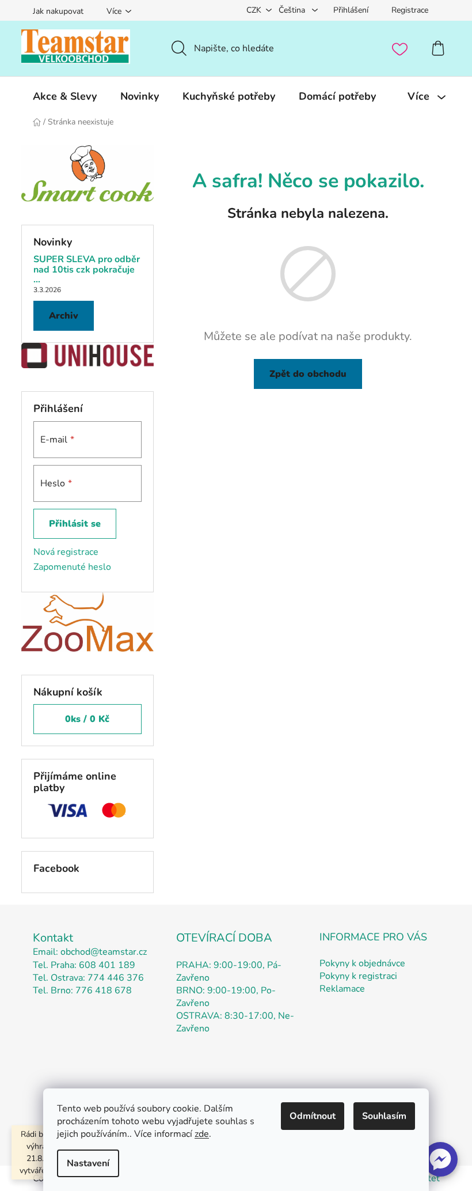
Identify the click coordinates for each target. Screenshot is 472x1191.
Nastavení (88, 1163)
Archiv (63, 315)
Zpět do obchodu (308, 374)
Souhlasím (384, 1116)
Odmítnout (313, 1116)
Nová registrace (65, 552)
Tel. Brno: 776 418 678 (82, 990)
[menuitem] (64, 96)
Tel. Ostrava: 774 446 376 (88, 977)
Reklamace (342, 988)
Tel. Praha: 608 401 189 (84, 965)
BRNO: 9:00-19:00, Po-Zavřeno (226, 996)
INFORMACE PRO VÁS (373, 937)
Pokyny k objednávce (362, 963)
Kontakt (53, 938)
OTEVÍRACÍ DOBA (224, 938)
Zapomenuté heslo (72, 567)
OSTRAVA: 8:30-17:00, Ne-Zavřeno (235, 1022)
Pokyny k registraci (358, 976)
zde (202, 1134)
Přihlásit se (75, 523)
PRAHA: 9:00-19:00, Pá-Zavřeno (228, 971)
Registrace (409, 10)
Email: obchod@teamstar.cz (90, 952)
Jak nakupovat (58, 11)
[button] (440, 1159)
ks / (87, 719)
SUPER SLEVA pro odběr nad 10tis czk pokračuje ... (86, 270)
